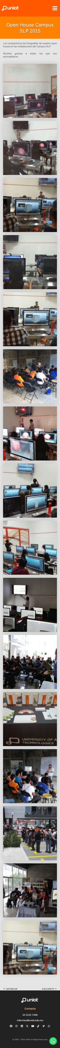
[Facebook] (11, 1026)
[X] (27, 1026)
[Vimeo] (43, 1026)
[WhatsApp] (49, 1026)
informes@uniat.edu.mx (30, 1020)
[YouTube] (33, 1026)
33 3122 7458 (30, 1014)
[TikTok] (38, 1026)
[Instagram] (16, 1026)
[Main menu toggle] (55, 8)
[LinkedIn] (22, 1026)
